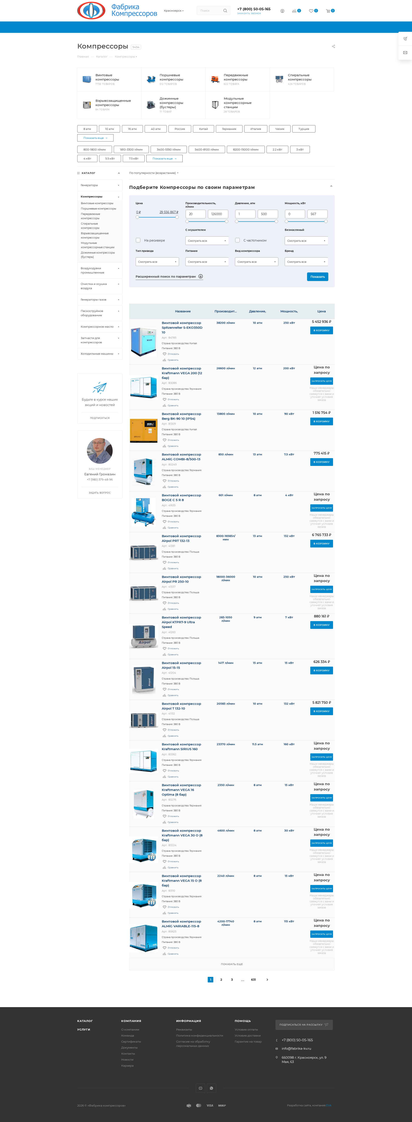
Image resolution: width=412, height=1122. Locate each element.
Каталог (85, 1021)
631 (253, 980)
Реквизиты (184, 1029)
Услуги (83, 1029)
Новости (127, 1059)
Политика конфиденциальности (199, 1035)
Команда (127, 1035)
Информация (188, 1021)
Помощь (243, 1021)
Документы (129, 1047)
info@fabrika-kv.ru (296, 1048)
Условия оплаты (246, 1029)
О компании (130, 1029)
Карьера (127, 1065)
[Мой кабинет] (282, 11)
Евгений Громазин (99, 474)
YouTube (200, 1088)
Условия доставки (248, 1035)
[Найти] (225, 10)
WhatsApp (211, 1088)
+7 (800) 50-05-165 (254, 9)
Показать (318, 277)
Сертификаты (131, 1041)
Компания (131, 1021)
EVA (329, 1105)
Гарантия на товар (248, 1041)
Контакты (128, 1053)
